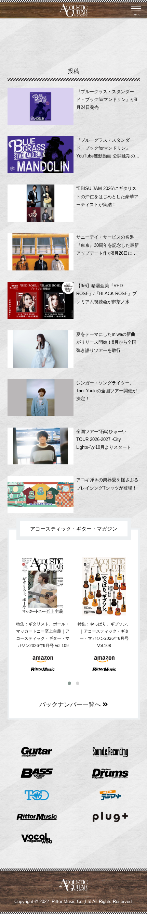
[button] (69, 683)
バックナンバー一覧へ (71, 704)
